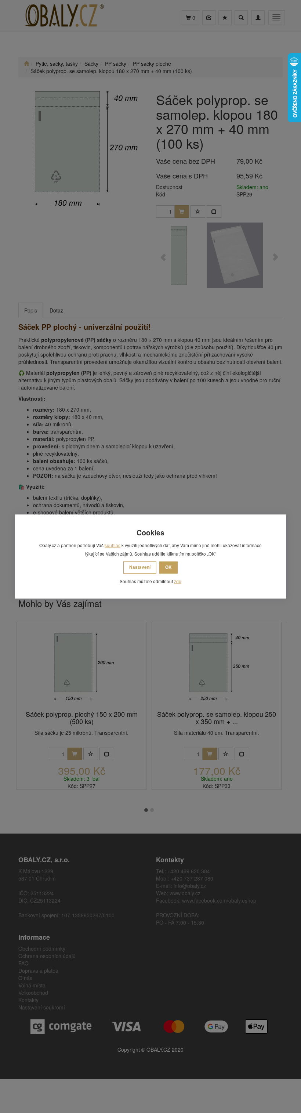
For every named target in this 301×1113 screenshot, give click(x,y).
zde (177, 581)
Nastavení (139, 567)
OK (168, 567)
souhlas (112, 545)
